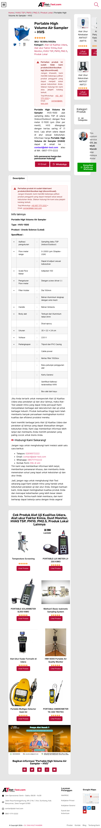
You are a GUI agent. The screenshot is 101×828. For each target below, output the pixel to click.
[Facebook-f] (85, 808)
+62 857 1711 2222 (39, 205)
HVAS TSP (20, 13)
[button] (3, 4)
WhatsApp (61, 164)
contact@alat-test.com (32, 208)
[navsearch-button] (96, 4)
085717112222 (35, 459)
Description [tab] (19, 178)
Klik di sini (35, 463)
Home (11, 13)
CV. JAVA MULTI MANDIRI (33, 825)
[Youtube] (85, 811)
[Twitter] (89, 808)
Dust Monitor (57, 518)
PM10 (29, 13)
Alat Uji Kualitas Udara (56, 44)
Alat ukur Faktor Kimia (45, 48)
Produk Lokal (46, 13)
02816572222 (33, 453)
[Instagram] (93, 808)
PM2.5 (36, 13)
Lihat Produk (23, 568)
